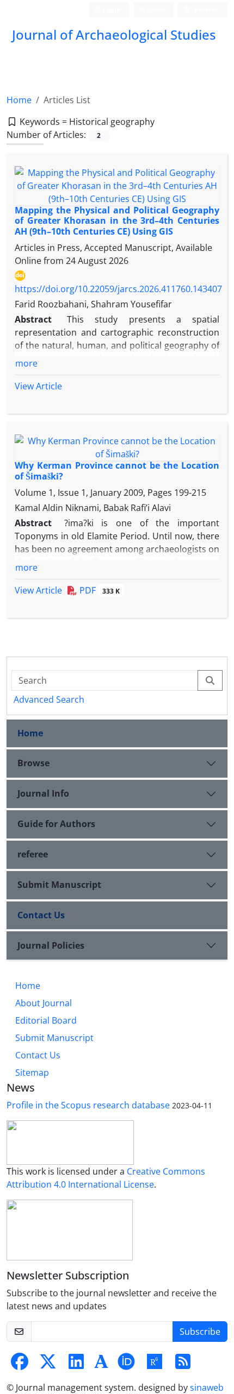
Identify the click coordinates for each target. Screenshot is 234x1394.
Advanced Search (49, 699)
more (26, 363)
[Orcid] (126, 1365)
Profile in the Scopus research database (88, 1105)
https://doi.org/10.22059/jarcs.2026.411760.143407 (118, 289)
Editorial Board (46, 1020)
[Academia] (101, 1365)
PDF (98, 590)
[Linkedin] (76, 1365)
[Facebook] (20, 1365)
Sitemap (32, 1072)
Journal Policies (50, 945)
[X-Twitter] (48, 1365)
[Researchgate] (154, 1365)
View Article (38, 386)
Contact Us (41, 915)
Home (19, 100)
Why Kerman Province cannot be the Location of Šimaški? (117, 470)
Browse (33, 763)
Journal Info (43, 793)
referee (32, 854)
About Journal (43, 1003)
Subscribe (200, 1332)
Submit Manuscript (59, 885)
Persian (206, 9)
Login (111, 9)
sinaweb (207, 1387)
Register (151, 9)
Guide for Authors (56, 824)
